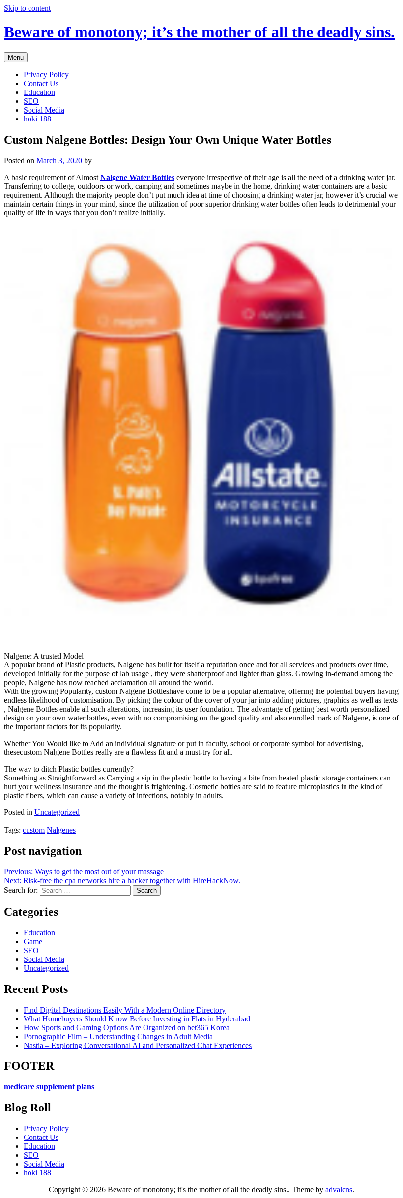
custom (34, 830)
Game (33, 941)
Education (39, 92)
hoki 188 (37, 119)
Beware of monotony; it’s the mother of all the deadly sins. (199, 32)
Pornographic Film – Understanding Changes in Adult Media (118, 1036)
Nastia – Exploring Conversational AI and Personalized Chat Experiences (138, 1045)
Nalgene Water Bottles (137, 177)
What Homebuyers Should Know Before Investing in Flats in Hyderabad (137, 1019)
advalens (338, 1189)
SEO (31, 101)
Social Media (44, 110)
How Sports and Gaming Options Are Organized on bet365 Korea (127, 1027)
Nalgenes (61, 830)
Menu (16, 57)
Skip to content (27, 8)
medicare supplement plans (49, 1086)
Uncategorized (57, 812)
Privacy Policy (46, 74)
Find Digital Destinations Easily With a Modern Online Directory (125, 1010)
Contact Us (41, 83)
